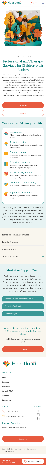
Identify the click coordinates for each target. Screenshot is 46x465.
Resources (6, 400)
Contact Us (23, 349)
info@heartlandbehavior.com (15, 416)
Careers (5, 395)
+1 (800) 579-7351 (12, 412)
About (4, 377)
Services (5, 382)
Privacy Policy (9, 451)
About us (23, 113)
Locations (6, 386)
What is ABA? (7, 391)
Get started (23, 105)
